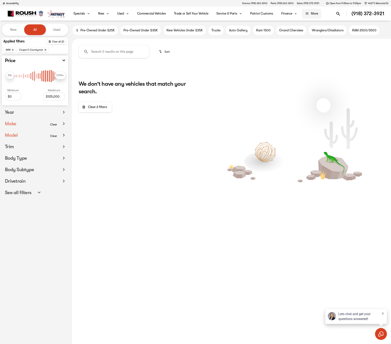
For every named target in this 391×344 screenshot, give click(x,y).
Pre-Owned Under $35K (140, 30)
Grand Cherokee (291, 30)
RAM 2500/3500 (364, 30)
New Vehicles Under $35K (184, 30)
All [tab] (35, 30)
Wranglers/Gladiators (328, 30)
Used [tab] (56, 30)
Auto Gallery (238, 30)
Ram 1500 (263, 30)
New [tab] (13, 30)
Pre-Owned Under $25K (97, 30)
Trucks (215, 30)
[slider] (10, 75)
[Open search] (338, 13)
